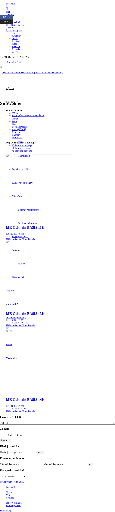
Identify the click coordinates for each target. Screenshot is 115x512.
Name (15, 118)
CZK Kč (8, 16)
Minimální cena (7, 464)
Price (14, 121)
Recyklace (17, 49)
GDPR (15, 52)
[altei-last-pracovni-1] (31, 72)
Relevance (17, 132)
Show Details (28, 239)
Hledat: (3, 452)
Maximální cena (51, 464)
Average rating (19, 129)
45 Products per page (22, 150)
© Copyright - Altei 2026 (12, 482)
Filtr (90, 464)
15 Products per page (22, 145)
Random (16, 135)
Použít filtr (5, 440)
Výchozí (16, 113)
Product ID (17, 137)
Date (14, 124)
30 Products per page (22, 148)
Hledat (40, 452)
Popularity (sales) (20, 126)
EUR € (8, 21)
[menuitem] (60, 19)
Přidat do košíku (13, 239)
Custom (15, 116)
